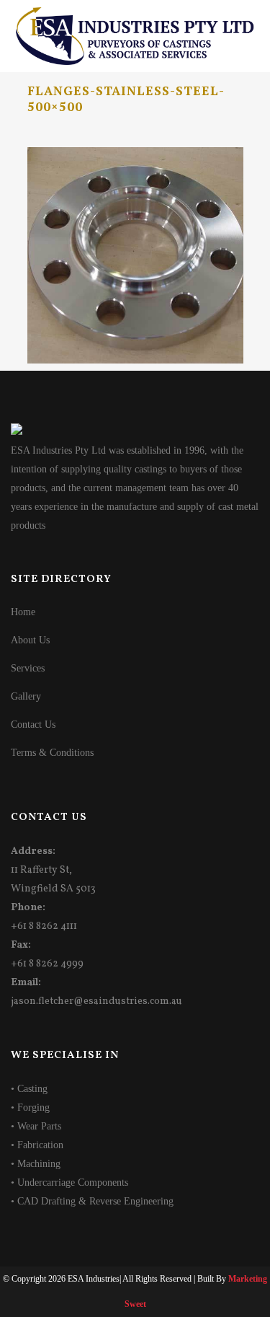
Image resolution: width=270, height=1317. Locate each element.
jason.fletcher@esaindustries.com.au (96, 1001)
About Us (30, 640)
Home (23, 612)
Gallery (26, 696)
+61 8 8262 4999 (47, 964)
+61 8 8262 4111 (44, 926)
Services (28, 668)
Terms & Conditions (52, 752)
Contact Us (33, 724)
